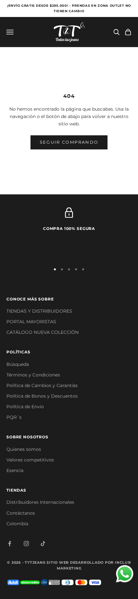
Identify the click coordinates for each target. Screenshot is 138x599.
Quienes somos (23, 449)
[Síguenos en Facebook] (9, 543)
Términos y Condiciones (33, 375)
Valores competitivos (30, 460)
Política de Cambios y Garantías (42, 385)
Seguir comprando (69, 142)
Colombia (17, 524)
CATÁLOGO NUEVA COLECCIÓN (42, 332)
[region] (69, 232)
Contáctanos (20, 513)
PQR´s (14, 417)
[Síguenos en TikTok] (43, 543)
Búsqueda (17, 364)
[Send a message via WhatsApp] (125, 574)
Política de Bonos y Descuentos (42, 396)
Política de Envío (25, 406)
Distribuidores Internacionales (40, 502)
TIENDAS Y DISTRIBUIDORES (39, 311)
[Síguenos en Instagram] (26, 543)
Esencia (14, 470)
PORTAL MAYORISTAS (31, 322)
